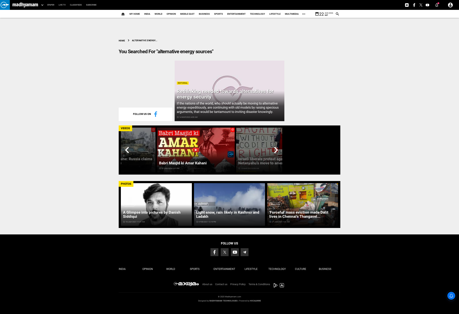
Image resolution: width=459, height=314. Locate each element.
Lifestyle (275, 14)
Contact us (221, 284)
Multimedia (292, 14)
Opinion (171, 14)
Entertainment (236, 14)
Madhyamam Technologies (223, 301)
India (147, 14)
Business (204, 14)
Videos (165, 155)
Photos (129, 204)
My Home (134, 14)
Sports (218, 14)
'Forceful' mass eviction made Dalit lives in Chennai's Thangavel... (298, 214)
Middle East (187, 14)
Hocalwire (255, 301)
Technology (257, 14)
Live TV (62, 5)
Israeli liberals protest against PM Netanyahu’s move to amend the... (267, 161)
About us (207, 284)
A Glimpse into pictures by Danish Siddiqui (152, 214)
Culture (300, 269)
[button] (5, 5)
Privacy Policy (238, 284)
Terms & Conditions (259, 284)
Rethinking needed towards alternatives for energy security (225, 94)
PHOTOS (126, 183)
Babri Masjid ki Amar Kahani (183, 163)
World (158, 14)
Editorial (183, 83)
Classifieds (76, 5)
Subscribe (91, 5)
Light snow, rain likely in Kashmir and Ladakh (227, 214)
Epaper (50, 5)
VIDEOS (125, 128)
